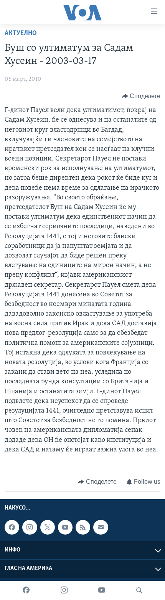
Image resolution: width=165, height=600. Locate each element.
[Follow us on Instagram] (29, 527)
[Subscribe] (100, 527)
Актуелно (21, 33)
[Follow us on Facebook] (12, 527)
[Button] (141, 96)
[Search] (139, 590)
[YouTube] (102, 590)
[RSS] (83, 527)
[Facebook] (26, 590)
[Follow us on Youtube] (65, 527)
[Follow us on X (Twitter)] (47, 527)
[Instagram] (64, 590)
